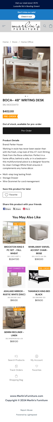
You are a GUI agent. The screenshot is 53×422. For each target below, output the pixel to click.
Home (6, 42)
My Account (37, 360)
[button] (26, 17)
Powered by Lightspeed (26, 414)
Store (14, 42)
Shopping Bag (16, 379)
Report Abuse (26, 410)
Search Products (16, 360)
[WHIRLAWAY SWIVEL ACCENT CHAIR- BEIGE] (39, 232)
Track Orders (16, 370)
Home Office (27, 42)
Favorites (36, 370)
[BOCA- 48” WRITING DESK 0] (26, 70)
